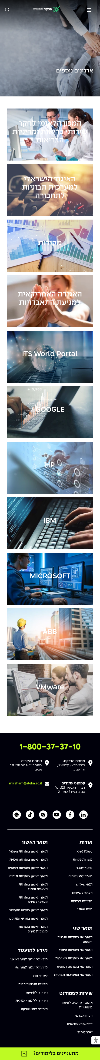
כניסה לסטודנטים (80, 876)
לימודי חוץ (40, 976)
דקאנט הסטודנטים (80, 1024)
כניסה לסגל (85, 868)
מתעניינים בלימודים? (56, 1053)
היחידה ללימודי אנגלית (32, 1000)
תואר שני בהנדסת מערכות (74, 958)
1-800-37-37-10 (50, 747)
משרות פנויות (83, 859)
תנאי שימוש (84, 884)
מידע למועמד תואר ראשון (29, 959)
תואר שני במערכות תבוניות (73, 975)
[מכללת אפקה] (46, 9)
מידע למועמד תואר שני (31, 967)
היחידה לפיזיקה (37, 992)
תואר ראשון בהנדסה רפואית (28, 868)
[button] (95, 1040)
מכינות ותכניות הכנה (33, 984)
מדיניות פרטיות (82, 901)
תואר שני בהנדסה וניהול (76, 950)
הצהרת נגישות (82, 893)
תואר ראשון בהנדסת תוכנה (28, 876)
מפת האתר (85, 909)
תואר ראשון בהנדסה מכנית (29, 859)
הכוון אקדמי (84, 1015)
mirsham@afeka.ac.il (25, 783)
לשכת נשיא (85, 851)
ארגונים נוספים (74, 71)
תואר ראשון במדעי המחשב (28, 910)
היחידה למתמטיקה (34, 1009)
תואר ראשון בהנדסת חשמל (28, 851)
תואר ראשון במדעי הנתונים (28, 918)
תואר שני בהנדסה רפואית (75, 966)
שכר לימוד (85, 1032)
